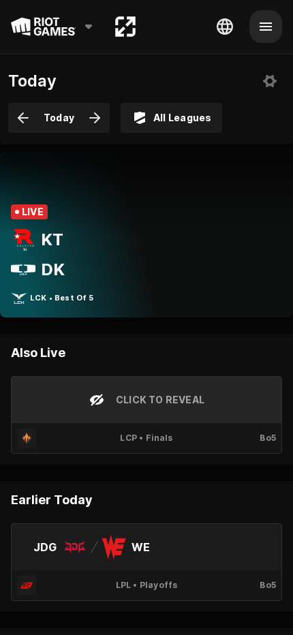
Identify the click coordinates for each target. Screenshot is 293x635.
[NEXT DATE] (95, 118)
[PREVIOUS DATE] (23, 118)
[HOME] (125, 26)
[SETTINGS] (270, 81)
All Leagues (182, 117)
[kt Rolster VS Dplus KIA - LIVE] (146, 235)
